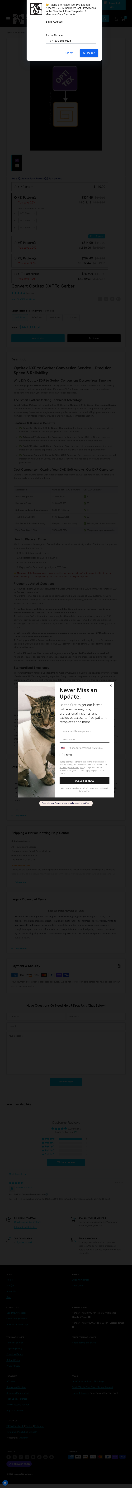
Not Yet (69, 53)
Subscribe (89, 53)
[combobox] (50, 40)
